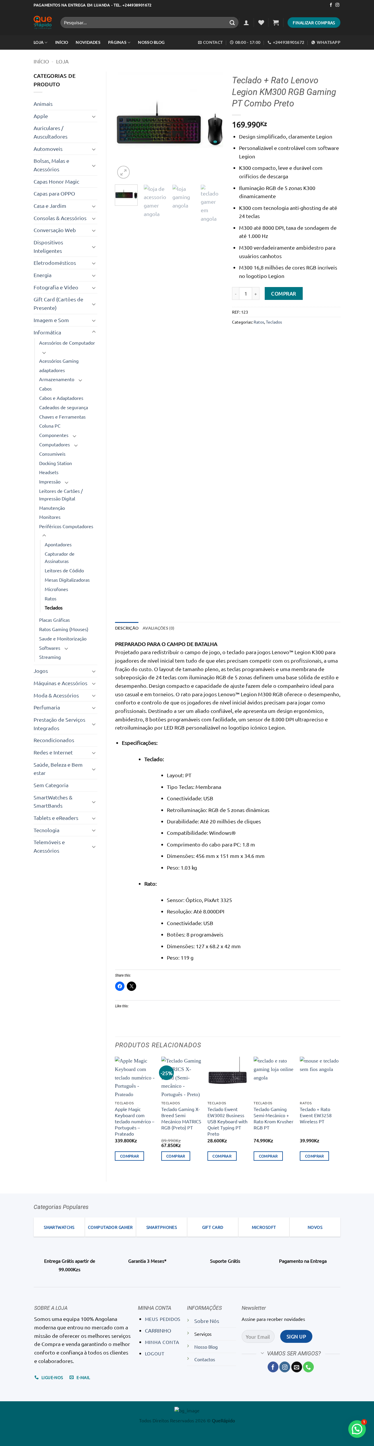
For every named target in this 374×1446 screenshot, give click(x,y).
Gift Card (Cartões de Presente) (58, 303)
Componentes (53, 435)
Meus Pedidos (163, 1319)
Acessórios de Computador (67, 342)
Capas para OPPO (54, 193)
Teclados (54, 607)
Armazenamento (56, 379)
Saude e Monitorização (62, 638)
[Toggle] (93, 116)
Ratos (50, 598)
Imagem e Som (51, 320)
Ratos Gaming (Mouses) (63, 629)
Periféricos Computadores (66, 526)
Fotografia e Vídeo (56, 287)
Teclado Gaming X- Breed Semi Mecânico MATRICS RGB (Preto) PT (181, 1118)
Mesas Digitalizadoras (67, 580)
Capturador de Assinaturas (60, 557)
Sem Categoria (51, 785)
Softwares (49, 648)
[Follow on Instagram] (337, 5)
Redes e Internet (53, 752)
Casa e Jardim (50, 206)
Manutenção (52, 508)
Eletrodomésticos (55, 263)
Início (41, 61)
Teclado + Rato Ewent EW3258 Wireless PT (316, 1115)
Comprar (283, 293)
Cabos (45, 388)
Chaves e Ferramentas (62, 416)
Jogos (41, 671)
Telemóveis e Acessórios (49, 846)
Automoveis (48, 149)
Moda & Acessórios (56, 695)
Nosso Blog (151, 42)
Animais (43, 104)
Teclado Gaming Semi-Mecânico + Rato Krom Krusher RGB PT (273, 1118)
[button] (246, 22)
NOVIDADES (88, 42)
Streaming (50, 657)
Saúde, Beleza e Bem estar (58, 768)
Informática (47, 332)
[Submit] (232, 22)
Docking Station (55, 463)
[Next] (214, 126)
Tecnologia (46, 830)
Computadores (54, 444)
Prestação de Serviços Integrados (59, 723)
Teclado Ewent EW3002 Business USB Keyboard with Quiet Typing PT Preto (227, 1121)
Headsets (48, 472)
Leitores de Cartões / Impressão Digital (61, 494)
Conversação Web (55, 230)
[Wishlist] (261, 22)
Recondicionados (54, 740)
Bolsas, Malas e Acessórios (51, 165)
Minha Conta (162, 1342)
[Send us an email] (296, 1367)
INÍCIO (61, 42)
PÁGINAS (117, 42)
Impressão (49, 481)
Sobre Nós (206, 1321)
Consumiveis (52, 454)
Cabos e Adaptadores (61, 398)
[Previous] (124, 126)
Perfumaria (47, 707)
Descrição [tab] (127, 628)
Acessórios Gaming (59, 361)
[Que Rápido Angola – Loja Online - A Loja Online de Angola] (43, 22)
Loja (39, 42)
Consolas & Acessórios (60, 218)
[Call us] (308, 1367)
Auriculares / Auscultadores (50, 132)
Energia (42, 275)
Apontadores (58, 544)
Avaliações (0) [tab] (158, 628)
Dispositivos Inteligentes (48, 246)
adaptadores (52, 370)
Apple (41, 116)
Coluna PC (49, 426)
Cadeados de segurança (63, 407)
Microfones (56, 589)
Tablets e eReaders (56, 818)
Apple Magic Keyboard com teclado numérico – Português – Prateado (134, 1121)
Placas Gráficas (54, 620)
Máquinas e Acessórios (60, 683)
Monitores (49, 517)
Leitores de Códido (64, 570)
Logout (155, 1353)
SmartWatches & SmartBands (53, 801)
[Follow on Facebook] (331, 5)
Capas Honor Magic (56, 181)
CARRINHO (158, 1330)
